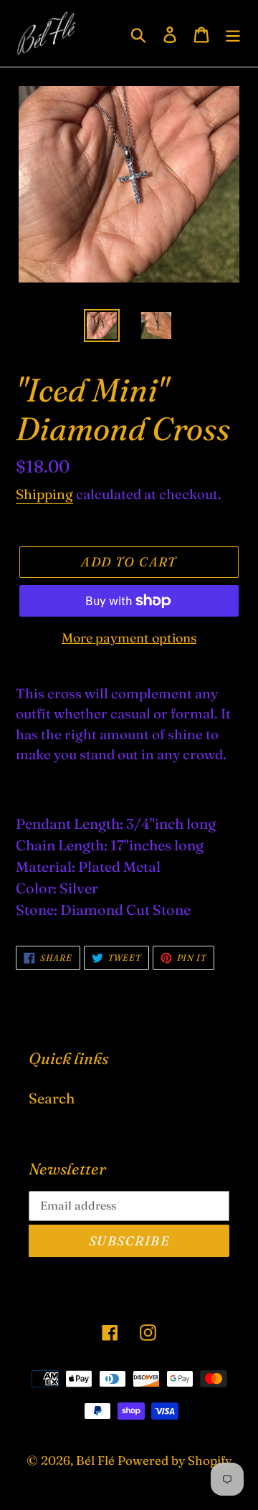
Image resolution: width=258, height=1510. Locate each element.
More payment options (129, 638)
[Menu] (233, 33)
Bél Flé (95, 1460)
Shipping (44, 494)
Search (52, 1098)
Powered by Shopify (174, 1460)
